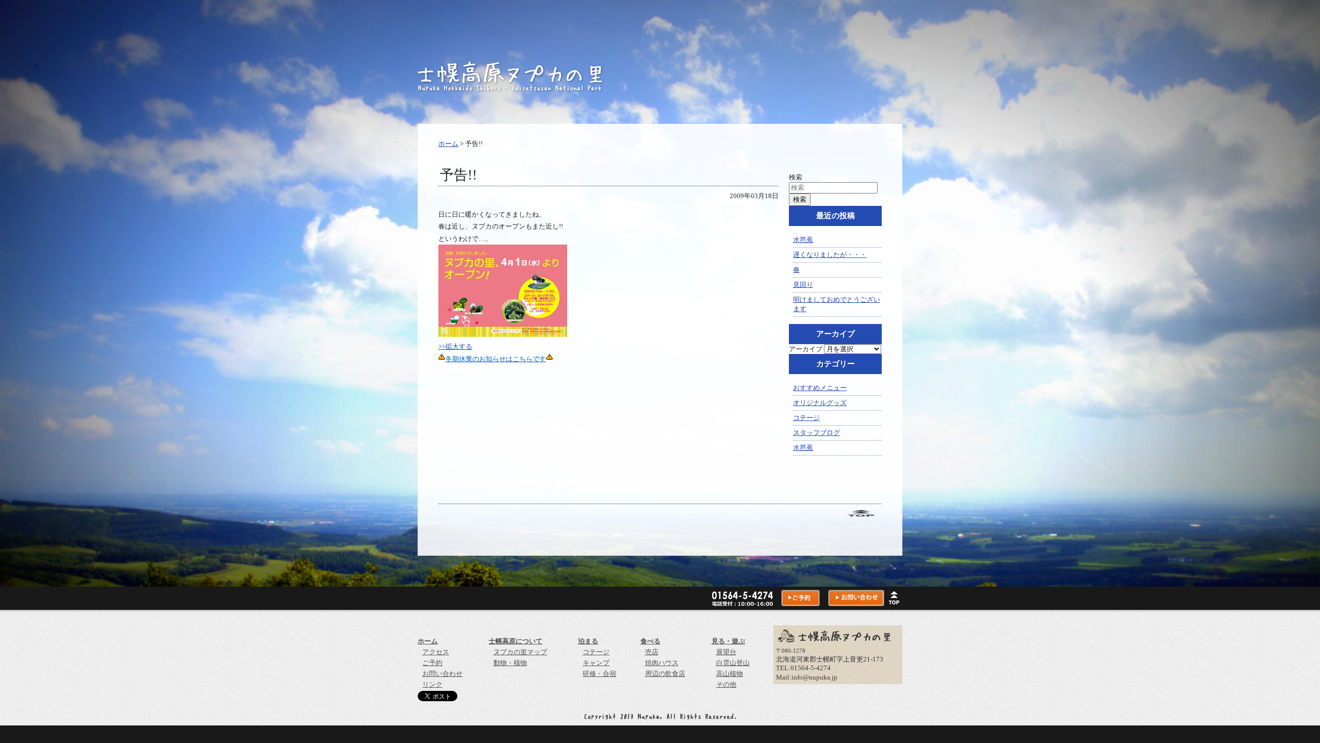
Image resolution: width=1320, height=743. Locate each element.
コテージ (806, 418)
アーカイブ (805, 349)
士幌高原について (515, 641)
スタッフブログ (816, 433)
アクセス (435, 652)
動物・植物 (510, 663)
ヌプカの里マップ (520, 652)
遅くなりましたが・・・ (830, 255)
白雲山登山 (733, 663)
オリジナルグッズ (820, 403)
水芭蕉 (803, 240)
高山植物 (729, 673)
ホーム (448, 144)
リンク (432, 684)
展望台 (726, 652)
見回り (803, 284)
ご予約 (432, 663)
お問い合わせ (442, 673)
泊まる (588, 641)
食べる (650, 641)
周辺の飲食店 (665, 673)
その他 (726, 684)
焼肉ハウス (662, 663)
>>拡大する (455, 346)
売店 (651, 652)
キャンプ (596, 663)
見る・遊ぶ (728, 641)
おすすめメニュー (820, 388)
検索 (795, 177)
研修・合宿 (599, 673)
